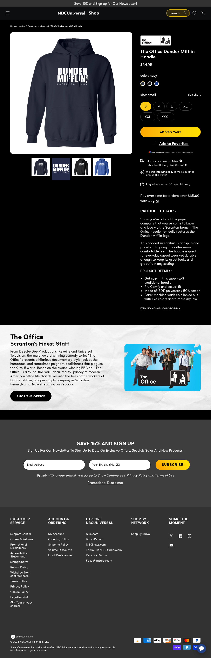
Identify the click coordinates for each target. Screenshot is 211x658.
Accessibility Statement (18, 554)
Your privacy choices (21, 604)
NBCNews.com (96, 544)
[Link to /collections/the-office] (170, 40)
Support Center (20, 533)
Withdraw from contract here (20, 574)
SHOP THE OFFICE (30, 396)
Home (13, 26)
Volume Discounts (60, 550)
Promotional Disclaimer (105, 483)
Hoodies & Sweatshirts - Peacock (34, 26)
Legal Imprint (19, 597)
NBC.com (92, 533)
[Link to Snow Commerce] (21, 638)
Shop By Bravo (140, 533)
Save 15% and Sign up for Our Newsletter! (105, 3)
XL (185, 106)
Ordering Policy (58, 539)
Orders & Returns (21, 539)
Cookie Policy (19, 591)
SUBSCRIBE (173, 464)
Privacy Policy (19, 586)
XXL (148, 117)
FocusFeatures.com (99, 560)
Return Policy (19, 567)
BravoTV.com (94, 539)
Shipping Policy (58, 544)
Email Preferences (60, 555)
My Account (56, 533)
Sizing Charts (19, 561)
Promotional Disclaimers (18, 546)
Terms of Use (18, 581)
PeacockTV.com (96, 555)
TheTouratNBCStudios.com (104, 550)
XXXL (166, 117)
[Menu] (7, 13)
